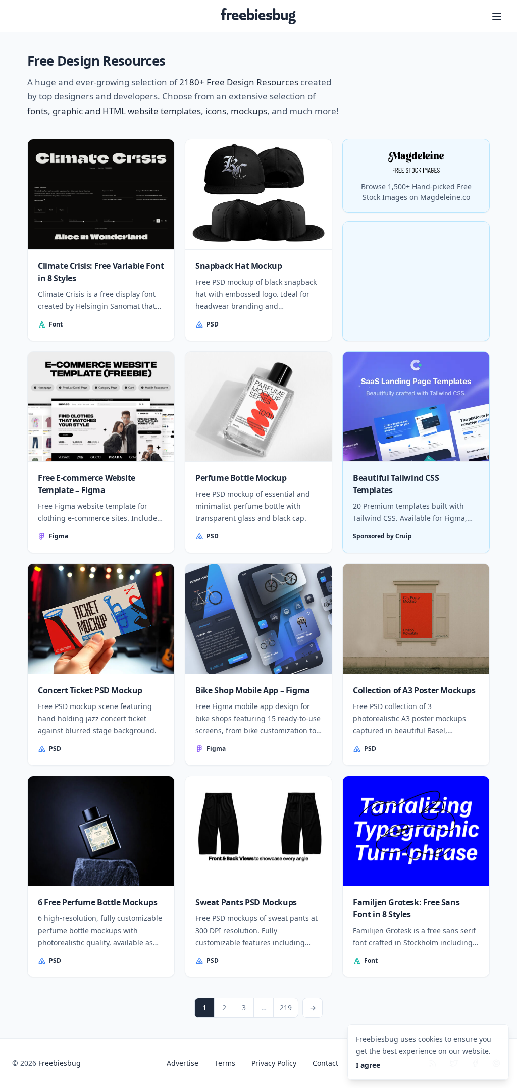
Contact (325, 1063)
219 (286, 1007)
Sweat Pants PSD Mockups (246, 902)
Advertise (182, 1063)
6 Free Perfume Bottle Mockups (97, 902)
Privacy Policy (273, 1063)
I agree (368, 1065)
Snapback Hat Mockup (238, 265)
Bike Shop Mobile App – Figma (252, 690)
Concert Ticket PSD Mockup (90, 690)
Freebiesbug (59, 1063)
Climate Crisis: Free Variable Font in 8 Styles (101, 272)
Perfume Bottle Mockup (241, 477)
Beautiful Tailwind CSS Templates (396, 484)
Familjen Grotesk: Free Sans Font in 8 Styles (406, 908)
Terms (225, 1063)
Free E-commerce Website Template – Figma (86, 484)
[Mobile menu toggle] (497, 16)
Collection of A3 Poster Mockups (414, 690)
